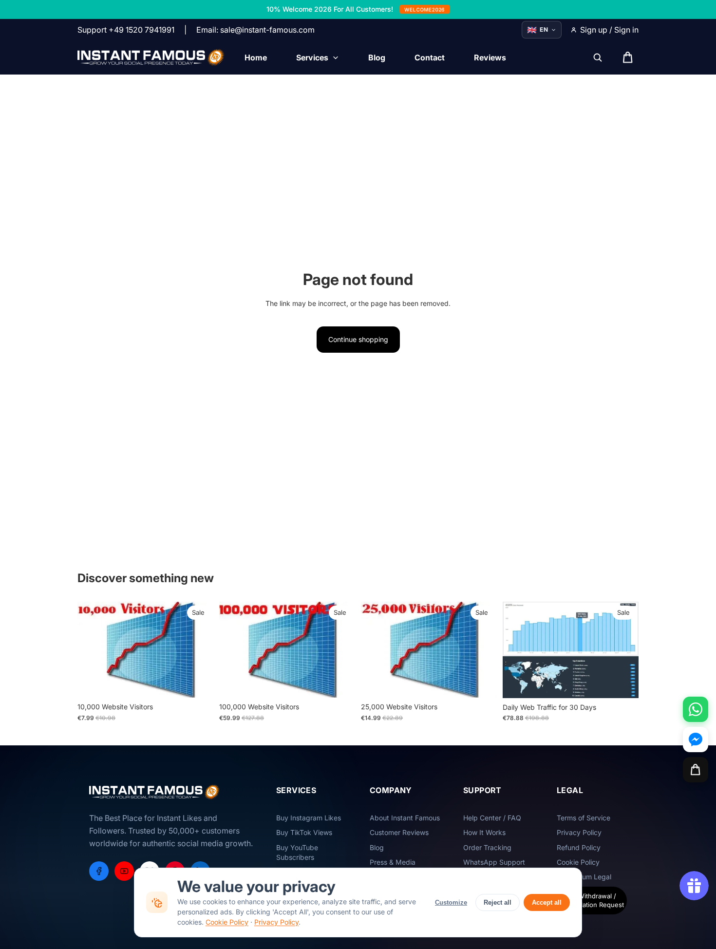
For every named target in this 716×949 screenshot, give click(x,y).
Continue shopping (358, 339)
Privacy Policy (276, 922)
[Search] (597, 57)
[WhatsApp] (695, 709)
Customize (451, 902)
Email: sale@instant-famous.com (255, 30)
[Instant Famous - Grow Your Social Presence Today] (151, 57)
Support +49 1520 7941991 (125, 30)
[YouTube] (124, 871)
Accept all (547, 902)
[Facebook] (99, 871)
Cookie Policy (227, 922)
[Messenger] (695, 739)
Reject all (497, 902)
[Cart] (695, 769)
